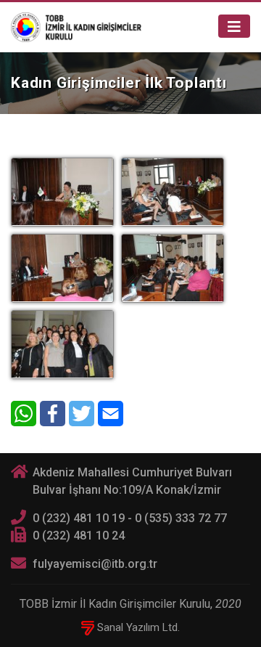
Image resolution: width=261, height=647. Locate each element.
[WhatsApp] (23, 413)
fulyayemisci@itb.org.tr (95, 564)
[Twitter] (81, 413)
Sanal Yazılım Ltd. (137, 627)
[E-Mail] (110, 413)
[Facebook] (52, 413)
